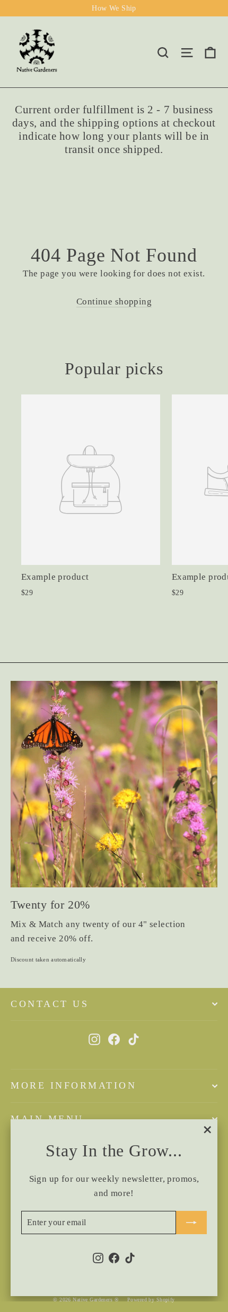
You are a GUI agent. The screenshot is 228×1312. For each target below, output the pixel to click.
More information (73, 1085)
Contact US (50, 1004)
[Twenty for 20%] (114, 784)
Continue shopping (114, 301)
